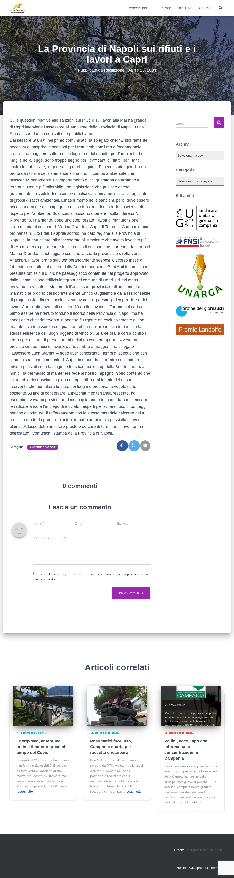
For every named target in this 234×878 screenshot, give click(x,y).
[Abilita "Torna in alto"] (225, 869)
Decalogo (163, 8)
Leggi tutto (25, 791)
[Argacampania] (17, 8)
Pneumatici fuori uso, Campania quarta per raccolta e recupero (111, 747)
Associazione (138, 8)
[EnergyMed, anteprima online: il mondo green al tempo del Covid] (43, 705)
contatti (205, 8)
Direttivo (185, 8)
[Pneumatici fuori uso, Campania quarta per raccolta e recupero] (117, 705)
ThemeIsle (216, 868)
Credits (179, 850)
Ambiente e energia (42, 447)
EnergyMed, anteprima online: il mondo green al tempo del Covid (40, 747)
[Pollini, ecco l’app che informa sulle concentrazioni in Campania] (191, 705)
